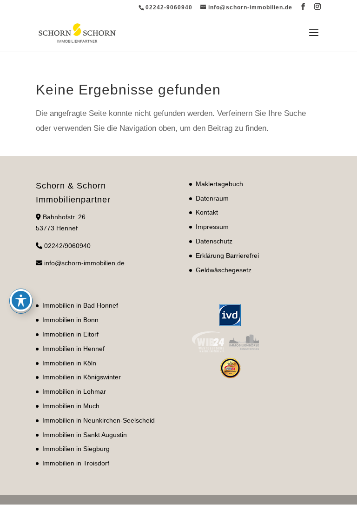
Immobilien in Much (70, 406)
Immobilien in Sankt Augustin (84, 434)
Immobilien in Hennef (73, 348)
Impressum (212, 226)
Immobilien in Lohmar (74, 391)
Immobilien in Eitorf (70, 334)
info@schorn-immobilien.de (84, 263)
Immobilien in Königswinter (81, 377)
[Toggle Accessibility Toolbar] (21, 300)
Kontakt (207, 212)
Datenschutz (214, 241)
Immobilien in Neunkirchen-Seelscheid (98, 420)
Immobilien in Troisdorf (75, 463)
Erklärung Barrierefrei (227, 255)
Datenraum (212, 198)
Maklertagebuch (219, 184)
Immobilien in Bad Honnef (80, 305)
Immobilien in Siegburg (76, 448)
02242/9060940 (67, 245)
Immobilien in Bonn (70, 319)
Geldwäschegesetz (223, 270)
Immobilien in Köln (69, 363)
